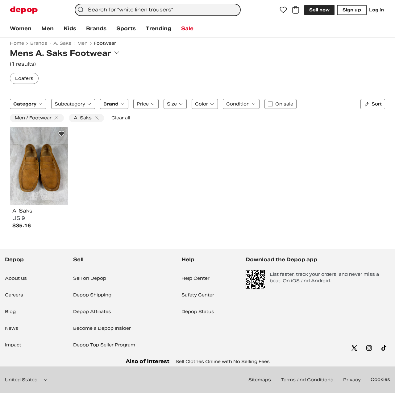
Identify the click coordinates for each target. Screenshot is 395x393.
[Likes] (283, 10)
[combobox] (158, 10)
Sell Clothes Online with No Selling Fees (223, 361)
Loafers (24, 78)
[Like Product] (61, 134)
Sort (377, 104)
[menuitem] (20, 28)
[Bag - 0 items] (295, 10)
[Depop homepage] (24, 10)
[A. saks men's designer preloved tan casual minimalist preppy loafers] (39, 166)
